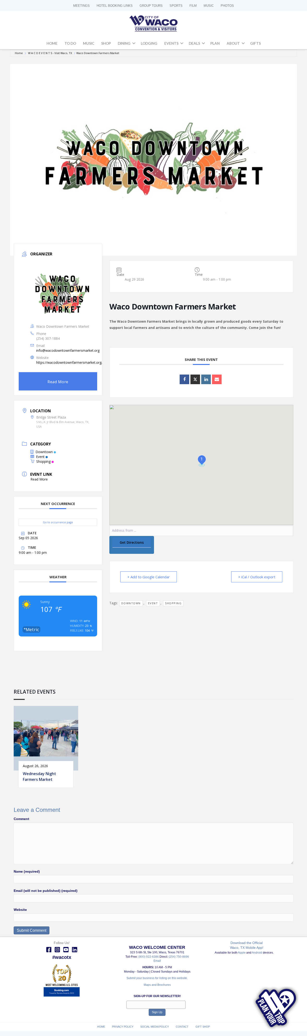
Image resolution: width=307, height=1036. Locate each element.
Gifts (255, 43)
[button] (133, 43)
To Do (70, 43)
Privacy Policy (122, 1026)
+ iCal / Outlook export (256, 576)
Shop (106, 43)
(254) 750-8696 (179, 956)
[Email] (217, 379)
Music (88, 43)
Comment (21, 819)
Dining (124, 43)
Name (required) (27, 871)
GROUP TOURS (151, 5)
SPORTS (176, 5)
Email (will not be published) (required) (45, 891)
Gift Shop (202, 1026)
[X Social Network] (195, 379)
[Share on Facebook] (184, 379)
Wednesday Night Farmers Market (39, 776)
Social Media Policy (154, 1026)
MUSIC (209, 5)
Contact (182, 1026)
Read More (57, 381)
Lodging (149, 43)
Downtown (44, 452)
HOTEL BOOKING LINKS (115, 5)
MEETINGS (81, 5)
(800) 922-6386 (148, 956)
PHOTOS (227, 5)
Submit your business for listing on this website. (157, 978)
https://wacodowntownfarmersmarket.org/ (69, 362)
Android (257, 952)
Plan (215, 43)
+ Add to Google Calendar (148, 576)
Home (52, 43)
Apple (242, 952)
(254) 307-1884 (48, 338)
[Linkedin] (206, 379)
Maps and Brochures (157, 985)
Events (171, 43)
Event (40, 456)
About (233, 43)
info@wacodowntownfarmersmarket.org (68, 350)
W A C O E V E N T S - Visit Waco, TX (50, 53)
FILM (193, 5)
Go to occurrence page (58, 522)
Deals (194, 43)
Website (20, 910)
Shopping (43, 461)
